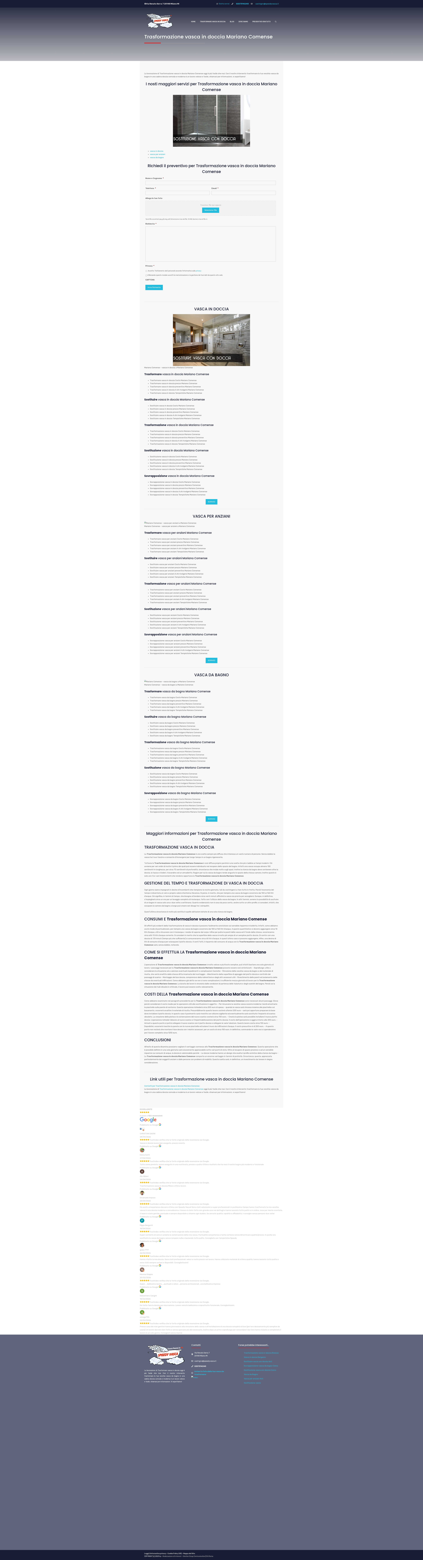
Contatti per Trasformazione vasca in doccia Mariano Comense (171, 1086)
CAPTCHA (150, 280)
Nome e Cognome (154, 178)
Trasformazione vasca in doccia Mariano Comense (181, 1089)
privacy (198, 271)
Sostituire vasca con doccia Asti (258, 1361)
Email (215, 188)
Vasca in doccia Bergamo (255, 1357)
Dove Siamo (243, 22)
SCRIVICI (211, 502)
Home (193, 22)
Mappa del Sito (189, 1553)
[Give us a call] (233, 3)
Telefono (150, 188)
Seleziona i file (210, 210)
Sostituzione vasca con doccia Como (260, 1370)
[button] (276, 21)
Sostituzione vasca (252, 1383)
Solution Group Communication (194, 1556)
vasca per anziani (157, 154)
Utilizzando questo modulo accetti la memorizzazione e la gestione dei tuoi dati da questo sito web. (185, 275)
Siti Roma (209, 1556)
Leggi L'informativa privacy (155, 1553)
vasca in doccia (156, 151)
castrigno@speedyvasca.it (267, 4)
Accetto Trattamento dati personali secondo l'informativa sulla (174, 271)
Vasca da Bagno (251, 1374)
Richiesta (150, 224)
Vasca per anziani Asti (253, 1379)
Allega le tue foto (153, 198)
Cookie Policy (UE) (175, 1553)
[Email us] (252, 3)
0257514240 (242, 4)
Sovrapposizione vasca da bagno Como (261, 1366)
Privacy (149, 266)
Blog (232, 22)
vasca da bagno (157, 157)
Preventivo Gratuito (261, 22)
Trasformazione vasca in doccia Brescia (261, 1353)
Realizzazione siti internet (172, 1556)
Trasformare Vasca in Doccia (212, 22)
